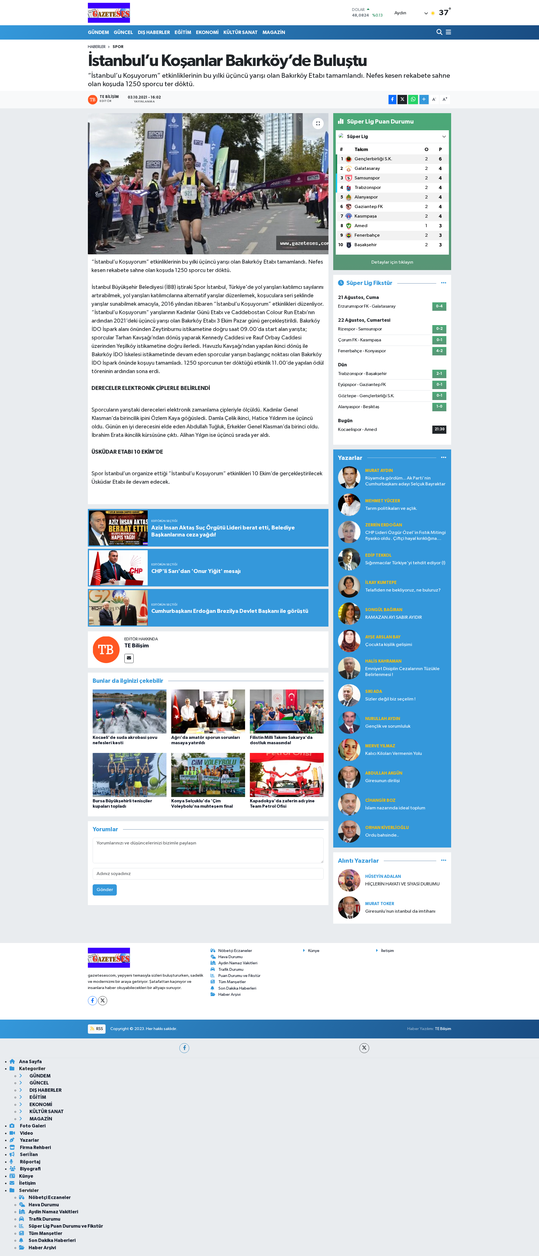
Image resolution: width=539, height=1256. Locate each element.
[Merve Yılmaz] (349, 749)
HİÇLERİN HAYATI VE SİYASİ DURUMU (402, 884)
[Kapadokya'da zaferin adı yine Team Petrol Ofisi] (287, 774)
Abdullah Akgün (383, 773)
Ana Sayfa (30, 1061)
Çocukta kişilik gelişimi (388, 644)
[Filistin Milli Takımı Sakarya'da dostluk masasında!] (287, 711)
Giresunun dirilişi (382, 780)
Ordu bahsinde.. (382, 835)
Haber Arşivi (229, 994)
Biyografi (30, 1168)
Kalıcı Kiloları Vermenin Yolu (393, 753)
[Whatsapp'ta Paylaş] (413, 99)
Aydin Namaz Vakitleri (237, 963)
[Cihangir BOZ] (349, 804)
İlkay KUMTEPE (381, 583)
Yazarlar (29, 1140)
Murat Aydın (379, 471)
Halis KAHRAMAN (383, 661)
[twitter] (364, 1048)
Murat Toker (379, 904)
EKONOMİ (207, 32)
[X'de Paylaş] (402, 99)
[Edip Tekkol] (349, 559)
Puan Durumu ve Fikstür (239, 976)
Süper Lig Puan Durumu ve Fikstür (66, 1226)
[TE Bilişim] (106, 649)
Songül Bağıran (383, 610)
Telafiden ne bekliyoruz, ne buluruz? (403, 590)
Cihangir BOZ (380, 800)
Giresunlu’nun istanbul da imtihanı (400, 911)
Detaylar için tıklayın (392, 262)
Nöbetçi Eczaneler (235, 951)
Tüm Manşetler (232, 982)
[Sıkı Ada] (349, 695)
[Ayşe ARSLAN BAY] (349, 640)
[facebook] (184, 1048)
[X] (102, 1000)
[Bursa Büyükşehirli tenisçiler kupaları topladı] (129, 774)
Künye (313, 951)
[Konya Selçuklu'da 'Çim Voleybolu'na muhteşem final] (208, 774)
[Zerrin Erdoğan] (349, 531)
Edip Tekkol (378, 555)
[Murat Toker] (349, 907)
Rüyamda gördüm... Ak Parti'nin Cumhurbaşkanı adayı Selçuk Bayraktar (405, 481)
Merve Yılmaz (380, 746)
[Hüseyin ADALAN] (349, 880)
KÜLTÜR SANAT (240, 32)
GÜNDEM (98, 32)
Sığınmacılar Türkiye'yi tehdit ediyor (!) (405, 563)
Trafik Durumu (230, 969)
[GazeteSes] (109, 12)
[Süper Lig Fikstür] (443, 283)
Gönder (105, 889)
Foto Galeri (32, 1125)
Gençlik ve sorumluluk (387, 726)
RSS (99, 1029)
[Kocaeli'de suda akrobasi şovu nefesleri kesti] (129, 711)
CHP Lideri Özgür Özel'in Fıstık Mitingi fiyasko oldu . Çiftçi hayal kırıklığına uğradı (405, 536)
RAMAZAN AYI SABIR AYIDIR (393, 617)
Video (26, 1133)
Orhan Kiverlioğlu (387, 828)
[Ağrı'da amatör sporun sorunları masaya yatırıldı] (208, 711)
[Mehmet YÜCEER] (349, 504)
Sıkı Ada (373, 691)
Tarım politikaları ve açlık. (391, 508)
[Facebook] (92, 1000)
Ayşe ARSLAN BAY (383, 637)
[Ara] (440, 32)
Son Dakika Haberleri (237, 988)
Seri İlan (28, 1154)
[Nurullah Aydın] (349, 722)
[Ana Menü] (447, 32)
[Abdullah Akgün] (349, 777)
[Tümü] (443, 457)
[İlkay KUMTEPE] (349, 586)
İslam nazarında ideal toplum (395, 808)
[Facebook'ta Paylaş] (392, 99)
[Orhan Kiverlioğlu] (349, 831)
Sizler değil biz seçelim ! (390, 699)
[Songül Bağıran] (349, 613)
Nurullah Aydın (382, 719)
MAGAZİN (273, 32)
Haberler (97, 47)
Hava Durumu (230, 957)
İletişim (387, 951)
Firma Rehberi (35, 1147)
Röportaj (29, 1161)
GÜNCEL (123, 32)
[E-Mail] (129, 658)
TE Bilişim (136, 645)
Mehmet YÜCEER (382, 501)
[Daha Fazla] (424, 99)
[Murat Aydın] (349, 477)
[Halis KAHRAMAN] (349, 668)
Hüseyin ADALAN (383, 876)
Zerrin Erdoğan (383, 525)
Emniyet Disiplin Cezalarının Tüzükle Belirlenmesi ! (402, 671)
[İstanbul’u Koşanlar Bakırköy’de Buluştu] (208, 183)
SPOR (118, 47)
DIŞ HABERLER (154, 32)
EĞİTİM (183, 32)
